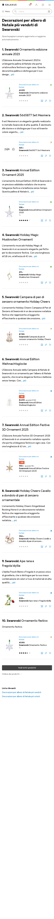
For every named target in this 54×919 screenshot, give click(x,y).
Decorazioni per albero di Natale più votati (21, 696)
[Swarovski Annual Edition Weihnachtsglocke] (27, 401)
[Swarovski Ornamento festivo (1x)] (27, 645)
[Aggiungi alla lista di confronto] (42, 101)
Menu (7, 11)
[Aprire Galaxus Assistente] (43, 5)
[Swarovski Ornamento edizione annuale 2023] (27, 93)
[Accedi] (36, 4)
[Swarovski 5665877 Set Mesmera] (27, 149)
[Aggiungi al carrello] (50, 101)
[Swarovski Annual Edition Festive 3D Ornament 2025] (27, 466)
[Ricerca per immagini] (49, 11)
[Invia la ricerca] (16, 11)
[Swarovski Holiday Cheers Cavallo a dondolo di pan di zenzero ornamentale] (27, 539)
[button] (20, 39)
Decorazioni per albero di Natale (29, 86)
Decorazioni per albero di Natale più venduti (21, 692)
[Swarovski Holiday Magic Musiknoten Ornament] (27, 275)
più (12, 74)
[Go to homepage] (9, 4)
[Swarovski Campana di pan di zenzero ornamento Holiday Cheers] (27, 337)
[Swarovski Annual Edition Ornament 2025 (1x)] (27, 211)
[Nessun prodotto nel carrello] (49, 5)
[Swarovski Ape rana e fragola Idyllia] (27, 599)
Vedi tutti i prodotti (27, 668)
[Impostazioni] (30, 5)
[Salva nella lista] (46, 101)
